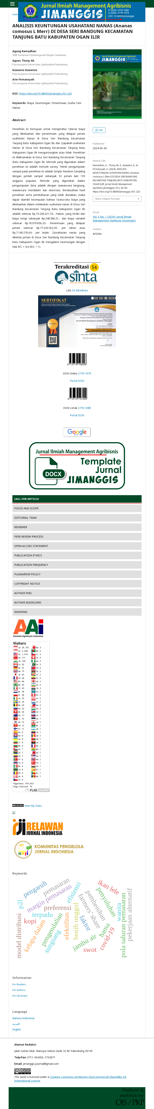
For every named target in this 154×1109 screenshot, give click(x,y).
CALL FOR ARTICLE (26, 499)
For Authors (19, 990)
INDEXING (20, 612)
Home (15, 14)
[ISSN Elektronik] (77, 366)
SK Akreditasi (80, 290)
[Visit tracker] (13, 813)
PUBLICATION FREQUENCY (31, 565)
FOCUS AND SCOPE (26, 508)
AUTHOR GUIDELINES (27, 602)
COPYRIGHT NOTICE (27, 583)
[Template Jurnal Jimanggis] (77, 489)
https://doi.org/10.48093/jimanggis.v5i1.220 (45, 93)
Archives (28, 14)
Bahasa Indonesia (23, 1018)
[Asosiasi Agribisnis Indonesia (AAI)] (28, 636)
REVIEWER (20, 527)
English (16, 1029)
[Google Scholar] (77, 436)
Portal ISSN (77, 381)
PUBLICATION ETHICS (28, 555)
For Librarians (20, 995)
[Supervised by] (38, 835)
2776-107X (84, 373)
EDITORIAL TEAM (25, 517)
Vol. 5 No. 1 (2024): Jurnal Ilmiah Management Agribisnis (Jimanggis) (75, 14)
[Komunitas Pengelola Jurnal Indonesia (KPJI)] (49, 858)
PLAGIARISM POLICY (27, 574)
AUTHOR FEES (23, 593)
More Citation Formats (107, 198)
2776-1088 (84, 408)
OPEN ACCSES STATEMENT (31, 546)
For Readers (19, 984)
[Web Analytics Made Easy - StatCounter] (18, 805)
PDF (100, 130)
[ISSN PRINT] (77, 400)
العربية (16, 1024)
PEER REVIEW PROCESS (28, 536)
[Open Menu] (12, 4)
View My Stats (33, 805)
